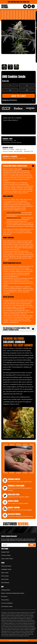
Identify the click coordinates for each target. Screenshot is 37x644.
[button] (25, 6)
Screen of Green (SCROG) (13, 212)
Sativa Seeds (5, 579)
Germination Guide (6, 606)
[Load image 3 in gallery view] (16, 67)
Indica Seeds (5, 576)
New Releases (5, 582)
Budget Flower (5, 552)
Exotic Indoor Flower (7, 558)
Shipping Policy (5, 590)
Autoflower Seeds (6, 569)
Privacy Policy (5, 600)
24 (27, 90)
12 (10, 90)
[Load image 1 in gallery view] (4, 67)
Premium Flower (6, 555)
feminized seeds (27, 169)
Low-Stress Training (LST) (13, 218)
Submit (31, 545)
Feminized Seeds (6, 566)
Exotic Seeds (4, 572)
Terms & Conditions (7, 603)
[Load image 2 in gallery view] (10, 67)
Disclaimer (4, 596)
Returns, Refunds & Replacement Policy (12, 593)
